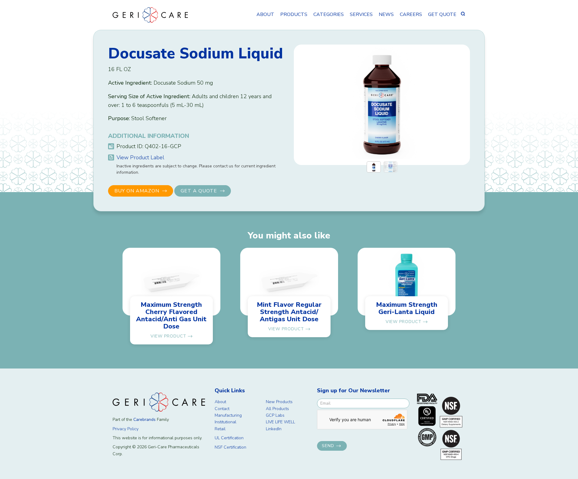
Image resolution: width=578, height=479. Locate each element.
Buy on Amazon (136, 191)
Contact (222, 409)
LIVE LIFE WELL (280, 422)
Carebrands (144, 419)
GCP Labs (275, 415)
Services (361, 14)
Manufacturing (228, 415)
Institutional (225, 422)
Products (293, 14)
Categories (328, 14)
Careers (411, 14)
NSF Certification (230, 447)
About (265, 14)
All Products (277, 409)
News (386, 14)
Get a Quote (199, 191)
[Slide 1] (374, 167)
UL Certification (229, 438)
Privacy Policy (125, 429)
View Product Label (140, 157)
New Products (279, 402)
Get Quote (442, 14)
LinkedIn (273, 429)
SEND (328, 446)
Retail (220, 429)
